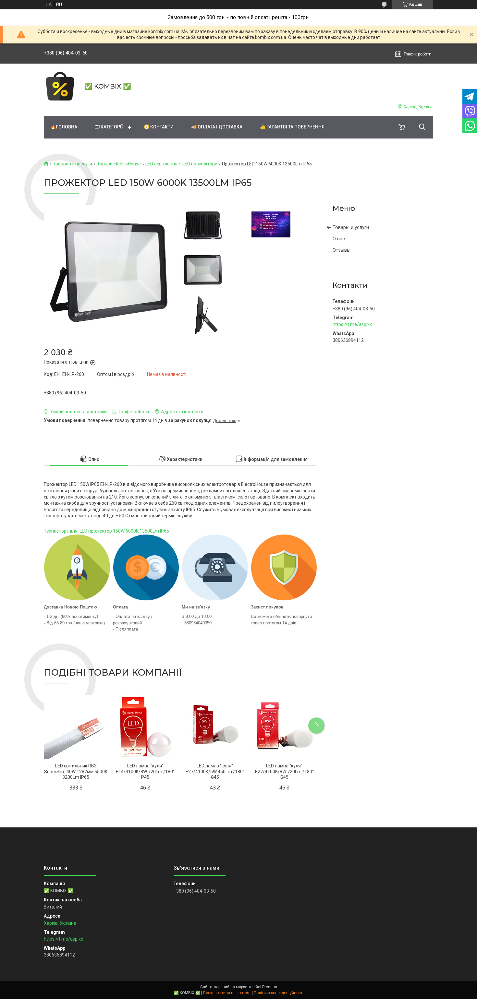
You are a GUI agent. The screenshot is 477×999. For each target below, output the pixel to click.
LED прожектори (199, 163)
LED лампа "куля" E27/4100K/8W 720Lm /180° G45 (284, 771)
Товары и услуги (351, 227)
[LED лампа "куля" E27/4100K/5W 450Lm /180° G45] (215, 727)
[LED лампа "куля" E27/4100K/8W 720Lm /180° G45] (284, 727)
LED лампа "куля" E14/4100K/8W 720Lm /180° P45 (145, 771)
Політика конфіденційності (278, 993)
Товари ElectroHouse (119, 163)
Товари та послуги (72, 163)
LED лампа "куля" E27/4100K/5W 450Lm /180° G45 (215, 771)
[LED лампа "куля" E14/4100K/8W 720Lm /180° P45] (145, 727)
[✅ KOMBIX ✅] (60, 86)
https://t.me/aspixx (352, 324)
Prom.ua (269, 987)
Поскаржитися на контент (227, 993)
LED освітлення (161, 163)
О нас (339, 239)
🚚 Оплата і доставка (216, 126)
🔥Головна (63, 126)
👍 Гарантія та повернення (292, 126)
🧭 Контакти (159, 126)
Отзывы (341, 250)
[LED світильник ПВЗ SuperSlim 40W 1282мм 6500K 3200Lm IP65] (76, 727)
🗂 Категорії (109, 126)
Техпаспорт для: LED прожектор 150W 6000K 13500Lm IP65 (106, 531)
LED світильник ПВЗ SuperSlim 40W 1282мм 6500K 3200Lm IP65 (75, 771)
